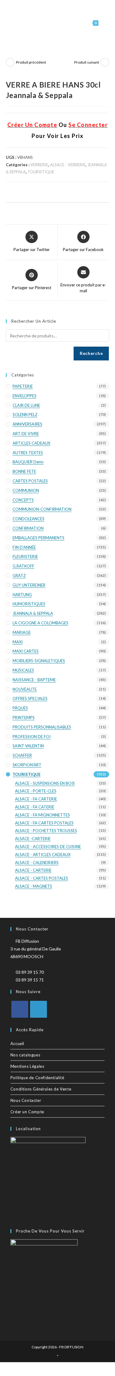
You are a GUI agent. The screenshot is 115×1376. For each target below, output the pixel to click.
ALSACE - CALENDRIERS (37, 862)
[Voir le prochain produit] (105, 62)
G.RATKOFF (23, 566)
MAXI (18, 641)
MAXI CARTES (26, 651)
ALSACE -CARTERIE (33, 838)
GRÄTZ (19, 575)
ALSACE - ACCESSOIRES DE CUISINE (48, 846)
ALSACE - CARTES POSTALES (41, 878)
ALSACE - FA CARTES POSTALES (44, 822)
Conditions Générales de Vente (40, 1089)
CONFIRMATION (28, 528)
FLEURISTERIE (25, 556)
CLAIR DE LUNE (26, 405)
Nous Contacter (25, 1100)
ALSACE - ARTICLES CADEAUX (43, 854)
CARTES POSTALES (30, 480)
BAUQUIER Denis (28, 461)
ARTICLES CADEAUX (31, 443)
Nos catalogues (25, 1054)
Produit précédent (31, 62)
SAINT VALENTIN (28, 745)
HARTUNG (22, 594)
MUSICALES (23, 670)
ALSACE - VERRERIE (68, 164)
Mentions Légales (27, 1066)
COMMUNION (26, 490)
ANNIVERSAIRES (27, 424)
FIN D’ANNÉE (24, 547)
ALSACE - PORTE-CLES (35, 790)
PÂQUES (20, 708)
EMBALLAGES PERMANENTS (38, 537)
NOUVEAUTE (25, 689)
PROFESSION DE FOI (32, 736)
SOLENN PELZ (25, 414)
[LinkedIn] (38, 1009)
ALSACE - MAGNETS (33, 886)
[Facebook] (19, 1009)
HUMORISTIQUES (29, 603)
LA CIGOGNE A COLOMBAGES (40, 622)
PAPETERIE (23, 386)
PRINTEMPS (24, 717)
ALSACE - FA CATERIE (34, 806)
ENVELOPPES (24, 395)
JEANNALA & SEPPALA (33, 613)
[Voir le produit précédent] (10, 62)
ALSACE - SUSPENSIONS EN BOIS (45, 783)
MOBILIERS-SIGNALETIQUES (39, 660)
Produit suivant (86, 62)
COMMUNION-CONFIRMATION (42, 509)
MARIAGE (22, 632)
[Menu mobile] (104, 23)
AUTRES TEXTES (28, 452)
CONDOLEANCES (28, 518)
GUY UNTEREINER (29, 585)
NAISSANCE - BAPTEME (34, 679)
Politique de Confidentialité (37, 1077)
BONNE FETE (24, 471)
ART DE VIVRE (26, 433)
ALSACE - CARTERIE (33, 870)
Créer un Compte (27, 1111)
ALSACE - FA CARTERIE (36, 798)
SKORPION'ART (27, 764)
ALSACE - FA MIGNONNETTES (42, 814)
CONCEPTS (23, 499)
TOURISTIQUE (41, 171)
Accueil (17, 1043)
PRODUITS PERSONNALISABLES (42, 727)
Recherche (91, 353)
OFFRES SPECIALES (30, 698)
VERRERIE (39, 164)
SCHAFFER (22, 755)
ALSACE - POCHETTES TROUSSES (46, 830)
